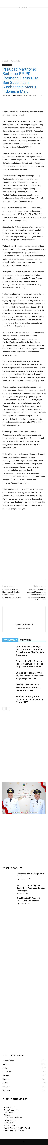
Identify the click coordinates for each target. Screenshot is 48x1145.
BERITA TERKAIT (10, 640)
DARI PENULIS (25, 640)
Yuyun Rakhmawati (15, 95)
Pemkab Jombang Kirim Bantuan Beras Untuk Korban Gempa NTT (29, 699)
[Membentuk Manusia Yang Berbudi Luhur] (8, 879)
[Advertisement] (24, 33)
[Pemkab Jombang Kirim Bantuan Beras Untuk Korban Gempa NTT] (8, 701)
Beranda (5, 61)
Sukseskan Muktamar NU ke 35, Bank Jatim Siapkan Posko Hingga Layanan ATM (30, 676)
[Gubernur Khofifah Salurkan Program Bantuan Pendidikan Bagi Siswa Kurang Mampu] (8, 666)
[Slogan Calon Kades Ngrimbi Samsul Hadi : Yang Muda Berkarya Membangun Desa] (8, 890)
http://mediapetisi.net (24, 628)
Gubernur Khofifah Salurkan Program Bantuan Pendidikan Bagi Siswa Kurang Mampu (29, 664)
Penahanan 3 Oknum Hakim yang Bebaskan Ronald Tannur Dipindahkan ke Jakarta (11, 593)
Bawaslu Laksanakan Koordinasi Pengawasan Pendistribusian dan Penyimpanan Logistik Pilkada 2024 (36, 594)
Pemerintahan (16, 61)
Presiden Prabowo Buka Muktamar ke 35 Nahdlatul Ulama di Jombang (28, 687)
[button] (44, 3)
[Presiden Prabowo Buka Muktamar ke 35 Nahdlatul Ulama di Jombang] (8, 689)
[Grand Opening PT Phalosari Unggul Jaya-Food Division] (8, 903)
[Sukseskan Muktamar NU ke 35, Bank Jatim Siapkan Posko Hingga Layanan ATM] (8, 677)
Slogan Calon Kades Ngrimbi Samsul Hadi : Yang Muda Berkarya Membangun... (31, 888)
